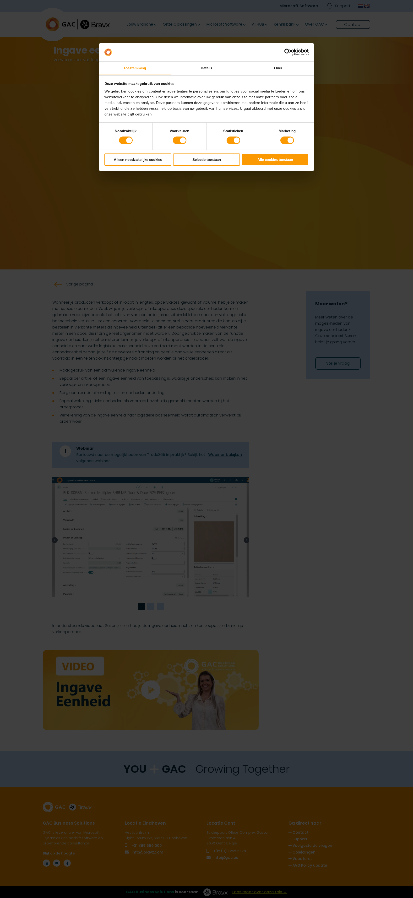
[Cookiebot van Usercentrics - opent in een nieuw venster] (288, 52)
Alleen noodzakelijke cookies (138, 160)
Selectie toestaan (206, 160)
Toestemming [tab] (134, 68)
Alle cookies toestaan (275, 160)
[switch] (179, 140)
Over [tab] (278, 68)
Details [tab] (206, 68)
